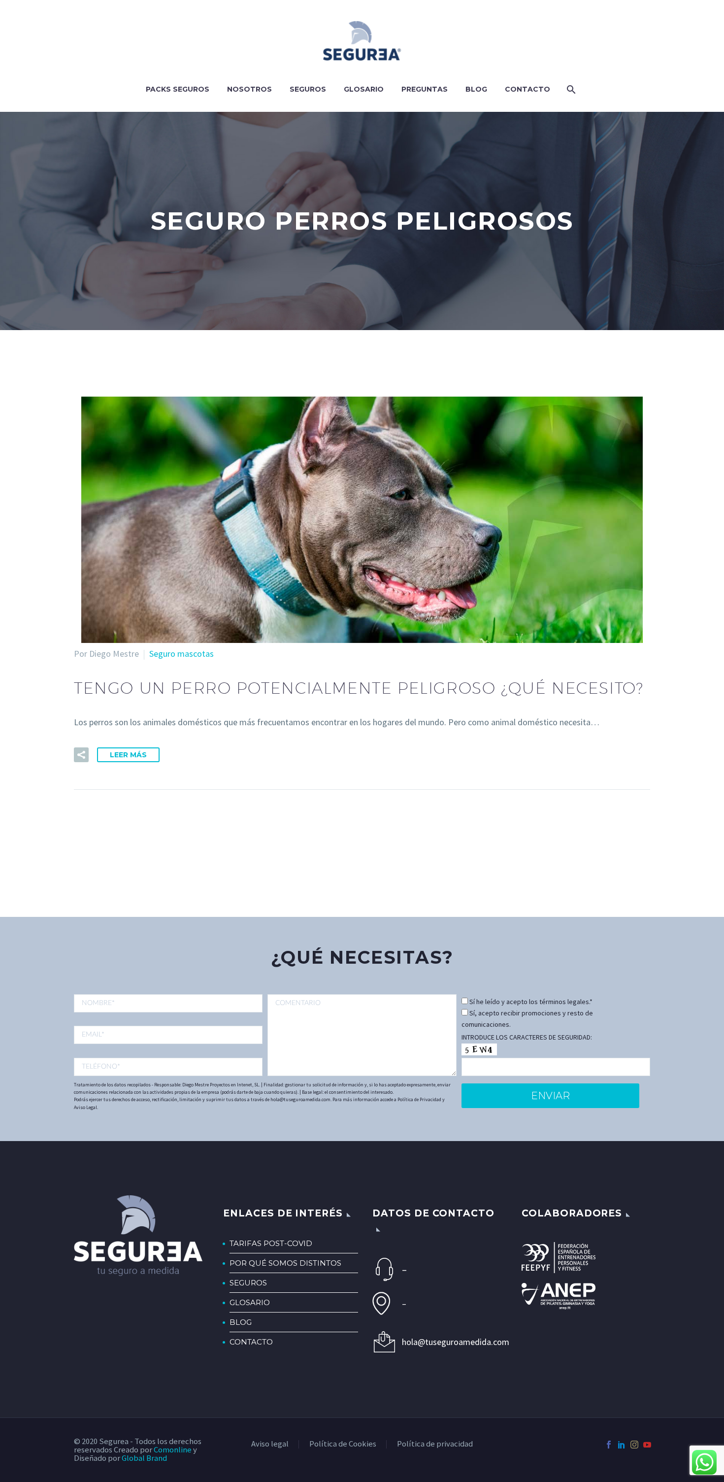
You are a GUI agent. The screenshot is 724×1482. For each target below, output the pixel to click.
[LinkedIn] (621, 1444)
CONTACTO (251, 1342)
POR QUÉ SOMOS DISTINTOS (285, 1263)
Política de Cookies (342, 1444)
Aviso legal (270, 1444)
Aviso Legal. (86, 1107)
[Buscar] (570, 89)
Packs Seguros (177, 89)
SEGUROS (248, 1282)
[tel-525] (168, 1067)
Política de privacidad (435, 1444)
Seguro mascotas (181, 653)
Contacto (527, 89)
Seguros (308, 89)
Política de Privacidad (419, 1099)
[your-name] (168, 1003)
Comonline (173, 1450)
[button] (81, 754)
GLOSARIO (250, 1302)
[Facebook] (609, 1444)
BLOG (241, 1322)
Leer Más (128, 754)
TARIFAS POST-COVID (271, 1243)
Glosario (364, 89)
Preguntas (424, 89)
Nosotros (249, 89)
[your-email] (168, 1035)
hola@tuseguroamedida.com (451, 1341)
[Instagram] (634, 1444)
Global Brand (144, 1458)
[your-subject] (361, 1035)
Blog (476, 89)
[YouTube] (647, 1444)
